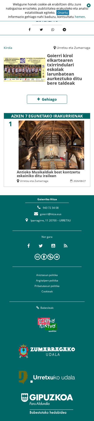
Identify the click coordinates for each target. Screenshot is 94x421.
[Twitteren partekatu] (41, 29)
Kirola (8, 48)
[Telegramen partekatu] (64, 29)
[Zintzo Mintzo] (47, 325)
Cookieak (47, 291)
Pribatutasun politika (47, 286)
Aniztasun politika (47, 275)
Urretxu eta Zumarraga (73, 48)
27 (84, 181)
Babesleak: (47, 308)
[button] (88, 5)
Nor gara (47, 237)
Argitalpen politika (47, 280)
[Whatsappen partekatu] (52, 29)
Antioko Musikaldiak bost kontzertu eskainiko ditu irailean (48, 174)
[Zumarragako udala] (47, 351)
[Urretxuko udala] (47, 377)
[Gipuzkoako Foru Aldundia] (47, 403)
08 (81, 181)
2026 (76, 181)
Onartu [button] (62, 12)
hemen (80, 17)
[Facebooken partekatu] (29, 29)
